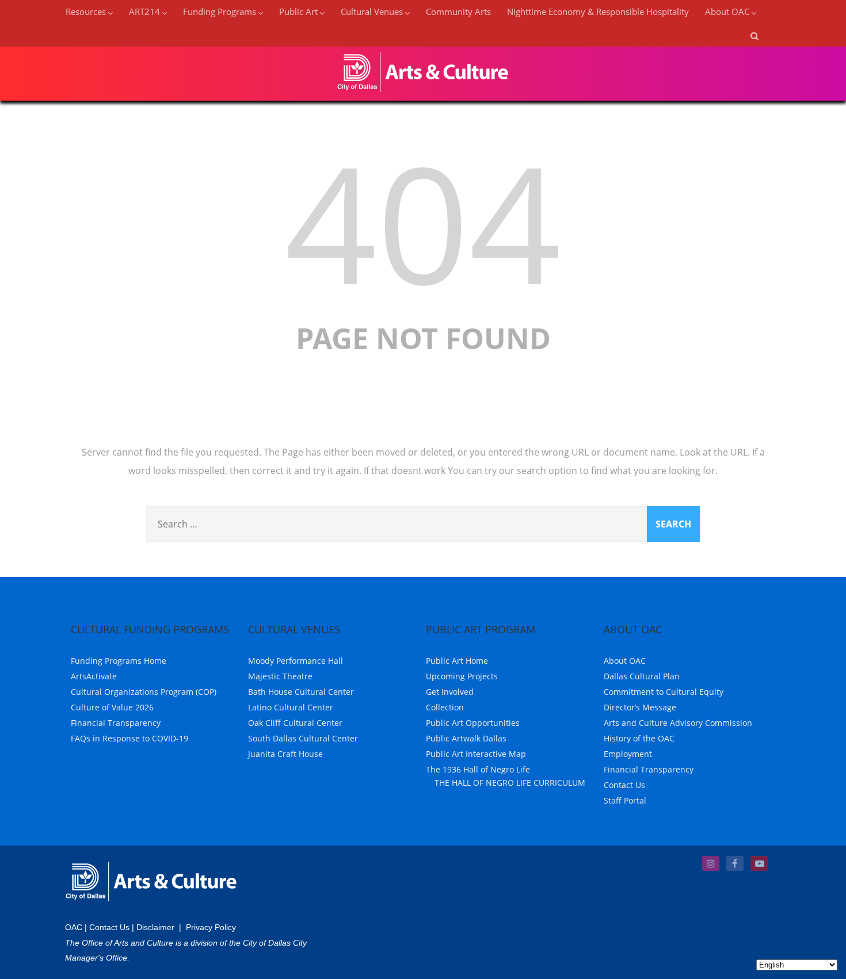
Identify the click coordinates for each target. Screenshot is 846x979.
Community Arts (458, 11)
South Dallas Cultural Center (303, 738)
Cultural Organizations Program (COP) (143, 691)
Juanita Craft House (285, 753)
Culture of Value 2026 (112, 707)
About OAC (625, 660)
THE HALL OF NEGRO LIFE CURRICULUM (510, 782)
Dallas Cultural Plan (642, 676)
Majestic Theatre (280, 676)
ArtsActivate (94, 676)
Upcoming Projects (462, 676)
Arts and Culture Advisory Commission (678, 722)
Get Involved (450, 691)
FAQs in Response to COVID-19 (129, 738)
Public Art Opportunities (473, 722)
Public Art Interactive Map (476, 753)
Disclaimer (155, 927)
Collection (445, 707)
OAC (73, 927)
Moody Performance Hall (295, 660)
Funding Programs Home (118, 660)
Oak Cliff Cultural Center (295, 722)
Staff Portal (625, 800)
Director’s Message (640, 707)
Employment (628, 753)
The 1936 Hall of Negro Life (478, 769)
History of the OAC (639, 738)
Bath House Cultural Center (301, 691)
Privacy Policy (211, 927)
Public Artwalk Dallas (466, 738)
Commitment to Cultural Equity (663, 691)
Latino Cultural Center (290, 707)
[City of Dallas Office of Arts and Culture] (423, 94)
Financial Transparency (116, 722)
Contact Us (624, 784)
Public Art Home (457, 660)
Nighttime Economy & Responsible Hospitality (598, 11)
